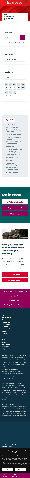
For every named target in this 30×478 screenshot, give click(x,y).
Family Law (10, 146)
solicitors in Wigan (13, 362)
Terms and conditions (9, 444)
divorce (6, 371)
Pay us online (7, 291)
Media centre (6, 329)
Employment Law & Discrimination (13, 142)
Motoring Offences (13, 155)
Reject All (20, 469)
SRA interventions (21, 291)
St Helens (5, 347)
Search (8, 32)
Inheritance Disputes (14, 149)
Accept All (7, 469)
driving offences (10, 369)
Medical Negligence (13, 152)
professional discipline (9, 373)
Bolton (4, 340)
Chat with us (15, 214)
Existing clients (9, 305)
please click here (24, 464)
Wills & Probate (12, 172)
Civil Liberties (11, 124)
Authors (7, 20)
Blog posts (20, 43)
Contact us (22, 305)
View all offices (15, 274)
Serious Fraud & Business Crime (12, 168)
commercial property (7, 378)
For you (4, 315)
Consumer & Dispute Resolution (14, 131)
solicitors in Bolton (12, 357)
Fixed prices (6, 322)
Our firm (5, 326)
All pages (10, 43)
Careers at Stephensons (15, 296)
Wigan (4, 349)
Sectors (4, 320)
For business (6, 317)
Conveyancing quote (15, 300)
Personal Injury (12, 157)
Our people (6, 324)
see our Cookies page (22, 463)
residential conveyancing (17, 371)
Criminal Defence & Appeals (13, 138)
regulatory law (16, 376)
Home (6, 14)
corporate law (8, 376)
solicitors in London (14, 360)
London (4, 342)
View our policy (22, 415)
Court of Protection (13, 134)
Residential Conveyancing (11, 164)
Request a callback (15, 208)
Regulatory (10, 160)
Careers (4, 331)
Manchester (6, 344)
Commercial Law (12, 127)
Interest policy (7, 446)
